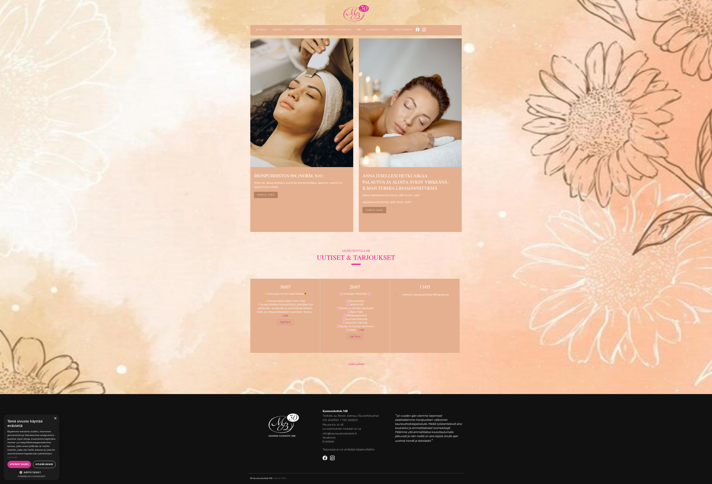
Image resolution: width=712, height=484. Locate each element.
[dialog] (31, 447)
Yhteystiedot (403, 29)
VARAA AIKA (266, 194)
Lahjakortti (319, 29)
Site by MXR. (280, 478)
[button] (31, 472)
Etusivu (261, 29)
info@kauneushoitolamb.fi (340, 433)
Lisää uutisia (356, 364)
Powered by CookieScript (31, 476)
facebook (329, 437)
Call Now (285, 322)
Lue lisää (12, 457)
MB (359, 29)
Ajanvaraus (342, 29)
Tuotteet (298, 29)
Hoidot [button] (278, 29)
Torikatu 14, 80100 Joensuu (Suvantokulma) (351, 415)
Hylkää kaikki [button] (44, 464)
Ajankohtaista (377, 29)
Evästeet (328, 441)
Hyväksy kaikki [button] (19, 464)
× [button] (55, 418)
